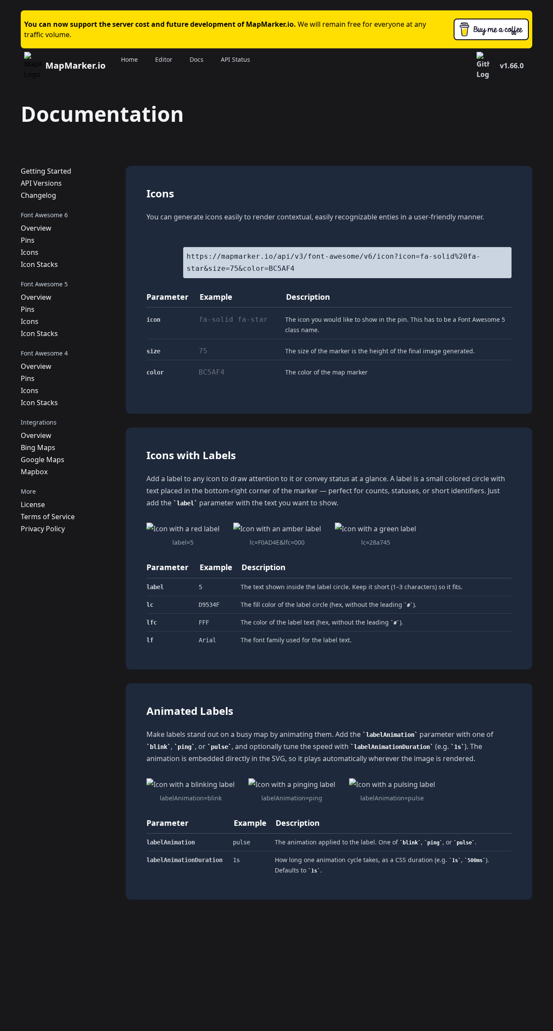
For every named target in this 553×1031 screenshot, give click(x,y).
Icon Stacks (39, 264)
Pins (28, 240)
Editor (163, 59)
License (33, 504)
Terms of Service (48, 516)
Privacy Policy (43, 528)
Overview (36, 228)
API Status (235, 59)
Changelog (38, 195)
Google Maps (42, 459)
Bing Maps (38, 447)
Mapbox (34, 471)
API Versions (41, 183)
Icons (29, 252)
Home (129, 59)
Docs (196, 59)
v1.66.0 (512, 65)
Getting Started (46, 171)
